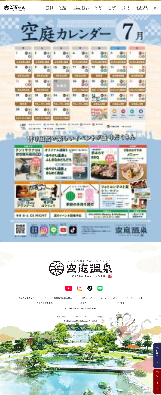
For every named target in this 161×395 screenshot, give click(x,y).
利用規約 (100, 316)
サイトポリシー (63, 316)
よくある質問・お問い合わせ (141, 8)
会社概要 (120, 302)
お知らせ (84, 302)
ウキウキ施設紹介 (49, 8)
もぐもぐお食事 (63, 8)
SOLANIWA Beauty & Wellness (80, 308)
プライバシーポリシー (83, 316)
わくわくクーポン (99, 8)
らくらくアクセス (125, 8)
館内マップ (87, 298)
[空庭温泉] (14, 8)
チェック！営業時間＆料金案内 (80, 8)
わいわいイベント (112, 8)
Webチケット (157, 357)
